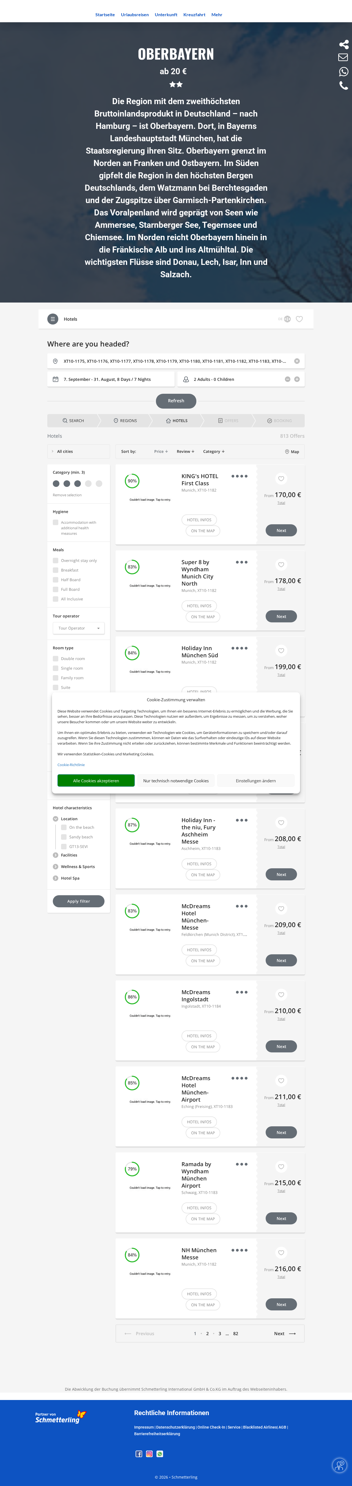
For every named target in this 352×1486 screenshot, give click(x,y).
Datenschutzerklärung (175, 1427)
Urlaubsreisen (135, 15)
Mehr (216, 15)
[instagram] (150, 1455)
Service (234, 1427)
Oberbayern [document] (176, 54)
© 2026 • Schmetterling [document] (176, 1477)
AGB (282, 1427)
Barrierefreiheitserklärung (157, 1434)
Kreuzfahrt (194, 15)
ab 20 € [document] (173, 71)
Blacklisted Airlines (260, 1427)
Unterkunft (166, 15)
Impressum (144, 1427)
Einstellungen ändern (256, 780)
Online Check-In (211, 1427)
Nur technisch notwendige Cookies (176, 780)
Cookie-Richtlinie (71, 764)
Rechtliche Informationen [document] (171, 1413)
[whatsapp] (159, 1455)
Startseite (105, 15)
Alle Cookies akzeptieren (96, 780)
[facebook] (139, 1455)
